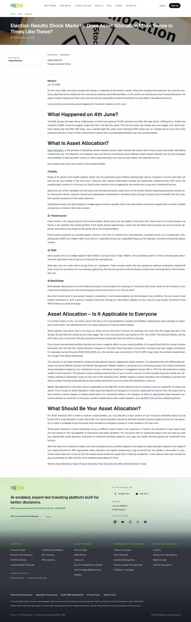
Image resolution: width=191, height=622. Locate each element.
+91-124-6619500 (120, 506)
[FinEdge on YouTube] (123, 522)
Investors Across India (37, 578)
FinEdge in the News (124, 569)
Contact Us (131, 5)
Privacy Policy (93, 595)
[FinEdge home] (16, 5)
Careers (118, 5)
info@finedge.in (119, 509)
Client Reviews (121, 554)
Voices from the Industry (165, 554)
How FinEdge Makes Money (87, 569)
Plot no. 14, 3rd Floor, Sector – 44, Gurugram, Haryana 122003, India (37, 615)
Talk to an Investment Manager (26, 516)
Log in (162, 5)
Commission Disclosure (21, 595)
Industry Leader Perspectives (128, 565)
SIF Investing (48, 554)
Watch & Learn (160, 560)
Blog (109, 5)
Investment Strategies (52, 550)
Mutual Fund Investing (21, 554)
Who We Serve (17, 578)
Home (12, 14)
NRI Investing (48, 560)
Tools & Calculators (162, 565)
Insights (157, 550)
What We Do (65, 5)
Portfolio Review (18, 560)
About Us (99, 5)
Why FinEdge (50, 5)
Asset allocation (56, 150)
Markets (65, 55)
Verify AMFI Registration (72, 595)
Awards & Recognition (124, 560)
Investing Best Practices (22, 565)
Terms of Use (109, 595)
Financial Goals (17, 550)
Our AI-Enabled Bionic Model (88, 565)
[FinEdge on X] (138, 522)
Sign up (174, 5)
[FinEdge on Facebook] (145, 522)
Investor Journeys (83, 5)
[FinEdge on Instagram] (130, 522)
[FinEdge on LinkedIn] (115, 522)
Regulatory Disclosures (46, 595)
